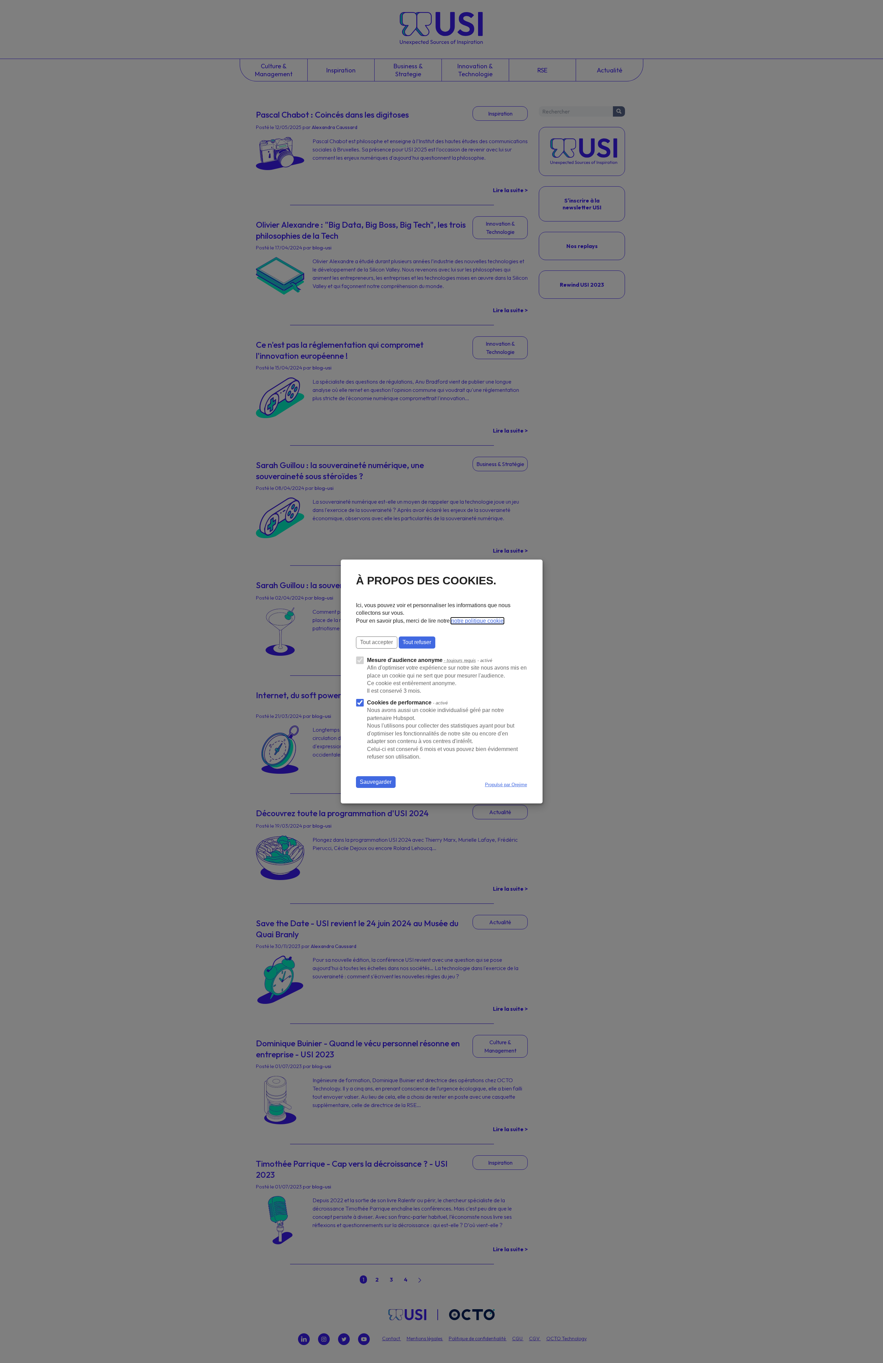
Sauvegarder (375, 782)
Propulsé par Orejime (506, 784)
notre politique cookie (477, 621)
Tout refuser (417, 642)
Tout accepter (376, 642)
